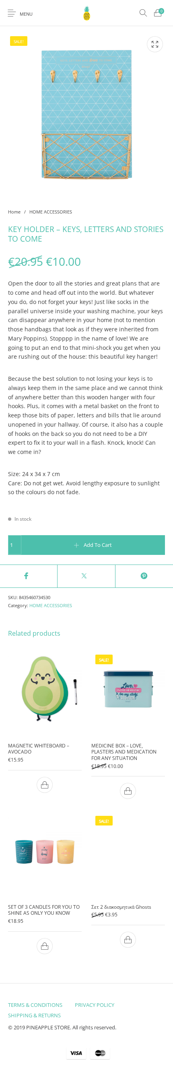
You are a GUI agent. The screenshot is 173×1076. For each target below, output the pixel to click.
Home (14, 212)
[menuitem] (35, 1005)
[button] (45, 785)
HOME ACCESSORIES (50, 212)
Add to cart (98, 544)
